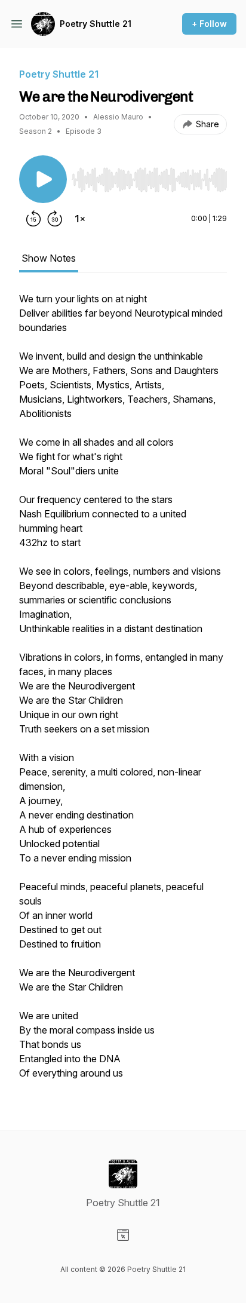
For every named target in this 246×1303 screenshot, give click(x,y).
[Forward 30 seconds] (55, 218)
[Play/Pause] (43, 179)
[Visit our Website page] (123, 1235)
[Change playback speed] (80, 218)
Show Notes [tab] (48, 258)
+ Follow (209, 24)
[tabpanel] (123, 692)
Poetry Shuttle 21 (95, 24)
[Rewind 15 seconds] (33, 218)
